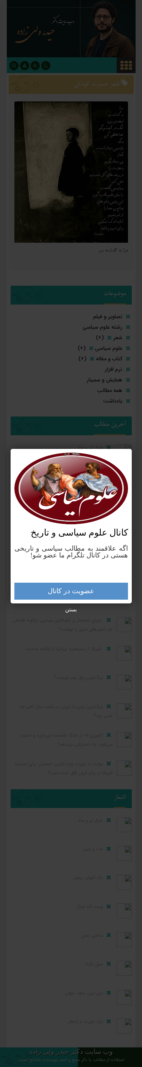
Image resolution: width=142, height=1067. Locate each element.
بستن (71, 609)
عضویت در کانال (71, 591)
